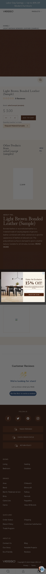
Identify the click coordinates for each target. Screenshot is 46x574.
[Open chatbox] (41, 569)
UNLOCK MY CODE (33, 294)
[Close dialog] (43, 273)
